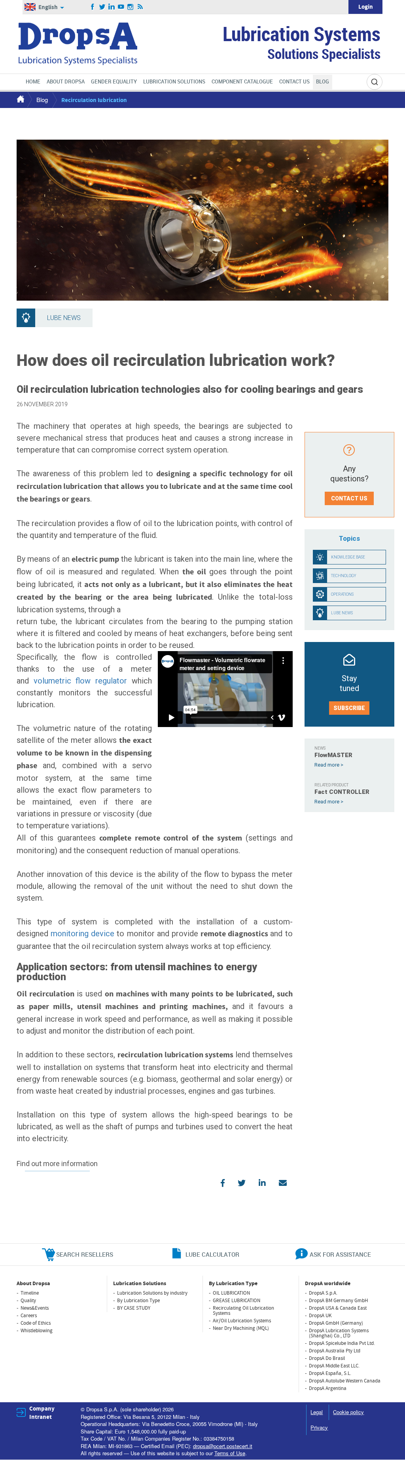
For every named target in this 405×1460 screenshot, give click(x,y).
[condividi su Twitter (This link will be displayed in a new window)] (242, 1183)
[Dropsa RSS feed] (140, 7)
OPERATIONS (342, 594)
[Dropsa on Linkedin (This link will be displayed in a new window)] (111, 7)
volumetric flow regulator (80, 680)
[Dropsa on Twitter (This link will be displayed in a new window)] (102, 7)
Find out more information (57, 1164)
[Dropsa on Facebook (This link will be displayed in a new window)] (92, 7)
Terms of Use (229, 1453)
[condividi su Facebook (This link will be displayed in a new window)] (223, 1183)
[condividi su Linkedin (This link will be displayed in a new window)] (262, 1183)
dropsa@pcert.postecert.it (222, 1446)
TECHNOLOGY (343, 576)
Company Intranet (42, 1413)
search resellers (84, 1254)
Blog (42, 99)
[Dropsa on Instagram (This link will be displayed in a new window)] (130, 7)
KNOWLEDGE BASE (348, 557)
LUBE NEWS (342, 613)
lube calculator (212, 1254)
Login (365, 7)
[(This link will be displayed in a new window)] (283, 1183)
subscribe (349, 708)
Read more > (328, 764)
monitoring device (82, 933)
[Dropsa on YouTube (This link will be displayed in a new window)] (121, 7)
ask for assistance (340, 1254)
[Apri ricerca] (374, 82)
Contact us (349, 498)
